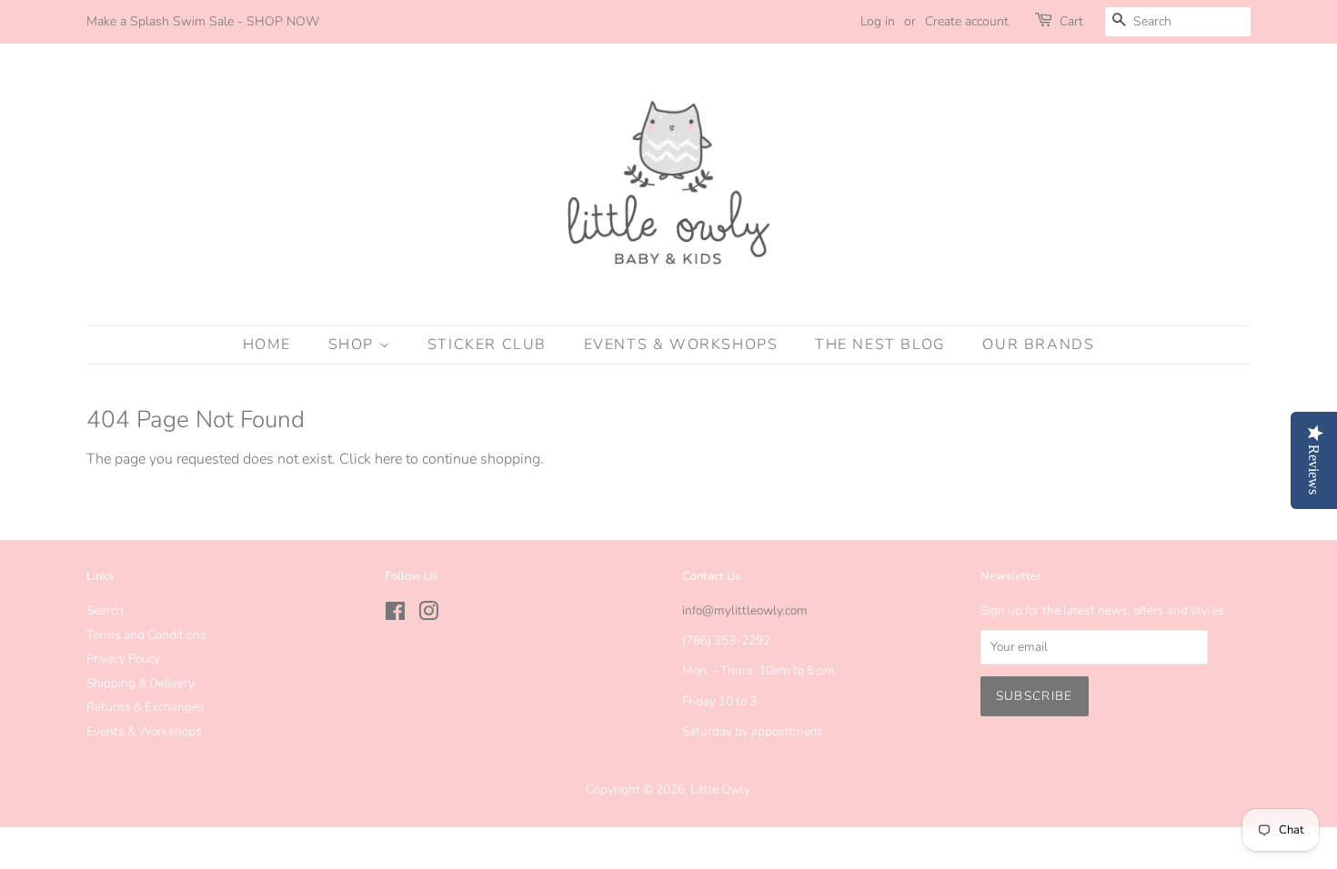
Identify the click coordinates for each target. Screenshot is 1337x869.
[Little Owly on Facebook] (395, 615)
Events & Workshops (144, 731)
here (388, 459)
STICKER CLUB (487, 345)
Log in (877, 21)
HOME (267, 345)
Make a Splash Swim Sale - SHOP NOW (202, 21)
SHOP (353, 345)
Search (105, 610)
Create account (967, 21)
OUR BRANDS (1038, 345)
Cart (1071, 21)
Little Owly (719, 789)
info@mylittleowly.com (745, 610)
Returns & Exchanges (145, 706)
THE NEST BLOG (880, 345)
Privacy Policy (123, 658)
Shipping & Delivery (140, 683)
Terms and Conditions (146, 635)
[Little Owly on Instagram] (428, 615)
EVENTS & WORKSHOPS (681, 345)
